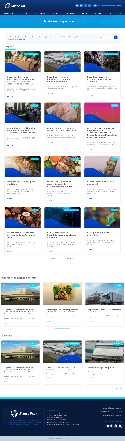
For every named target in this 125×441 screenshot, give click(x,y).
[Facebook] (77, 5)
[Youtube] (89, 5)
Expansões (53, 37)
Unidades (56, 13)
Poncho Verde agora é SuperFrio (101, 368)
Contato (98, 13)
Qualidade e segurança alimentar (18, 277)
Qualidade (71, 13)
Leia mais (10, 96)
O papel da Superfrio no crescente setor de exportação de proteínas (59, 184)
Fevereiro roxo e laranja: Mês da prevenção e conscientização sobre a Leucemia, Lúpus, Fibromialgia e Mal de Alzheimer (102, 132)
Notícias (85, 13)
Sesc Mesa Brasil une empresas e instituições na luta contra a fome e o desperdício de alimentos (20, 80)
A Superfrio (40, 13)
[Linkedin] (85, 5)
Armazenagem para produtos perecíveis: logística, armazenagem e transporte (62, 311)
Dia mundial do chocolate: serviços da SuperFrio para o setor (21, 235)
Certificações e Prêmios (22, 37)
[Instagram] (81, 5)
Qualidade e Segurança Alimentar (71, 37)
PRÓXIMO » (71, 258)
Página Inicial (9, 13)
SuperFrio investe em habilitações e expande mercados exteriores (58, 79)
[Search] (115, 37)
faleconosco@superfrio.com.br (109, 5)
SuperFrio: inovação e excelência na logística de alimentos (100, 79)
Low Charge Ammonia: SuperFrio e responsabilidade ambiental (61, 235)
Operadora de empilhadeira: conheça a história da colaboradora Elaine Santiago (22, 130)
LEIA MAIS (6, 323)
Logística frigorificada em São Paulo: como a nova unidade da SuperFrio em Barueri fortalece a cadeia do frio (19, 312)
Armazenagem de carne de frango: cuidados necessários (61, 129)
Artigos (10, 37)
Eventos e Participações (40, 37)
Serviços (24, 13)
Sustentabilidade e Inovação (17, 39)
